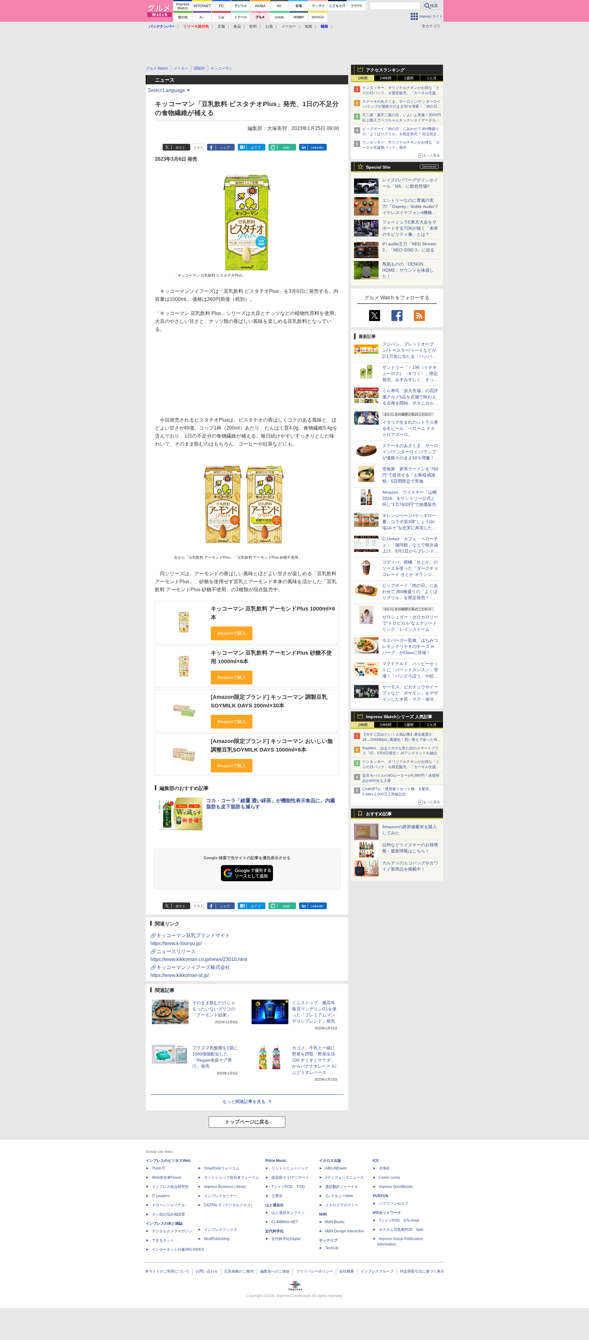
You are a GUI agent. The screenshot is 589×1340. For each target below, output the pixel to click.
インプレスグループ (377, 1271)
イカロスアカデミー (341, 1205)
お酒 (269, 26)
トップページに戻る (247, 1121)
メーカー (288, 26)
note (286, 147)
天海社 (384, 1168)
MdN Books (335, 1222)
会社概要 (346, 1271)
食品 (237, 26)
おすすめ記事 (379, 813)
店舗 (221, 26)
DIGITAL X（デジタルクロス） (229, 1205)
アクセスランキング (385, 69)
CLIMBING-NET (284, 1222)
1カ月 (432, 78)
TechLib (331, 1248)
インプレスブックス (220, 1229)
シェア (225, 147)
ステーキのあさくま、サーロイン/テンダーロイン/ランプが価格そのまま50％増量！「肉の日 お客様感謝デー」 (401, 106)
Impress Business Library (225, 1187)
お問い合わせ (207, 1271)
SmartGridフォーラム (221, 1168)
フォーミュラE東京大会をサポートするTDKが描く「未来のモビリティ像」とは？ (410, 228)
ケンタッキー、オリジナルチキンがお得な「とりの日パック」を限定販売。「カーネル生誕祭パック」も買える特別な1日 (401, 93)
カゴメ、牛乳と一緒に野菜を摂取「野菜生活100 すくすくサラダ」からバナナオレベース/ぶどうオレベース (314, 1060)
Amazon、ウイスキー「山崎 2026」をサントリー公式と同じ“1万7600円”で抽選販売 (409, 498)
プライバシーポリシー (314, 1271)
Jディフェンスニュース (344, 1177)
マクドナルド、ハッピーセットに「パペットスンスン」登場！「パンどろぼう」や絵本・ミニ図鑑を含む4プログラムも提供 (410, 676)
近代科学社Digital (286, 1239)
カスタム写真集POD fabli (401, 1229)
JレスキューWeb (339, 1196)
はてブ (256, 147)
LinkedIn (317, 147)
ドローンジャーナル (168, 1205)
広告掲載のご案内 (239, 1271)
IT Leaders (161, 1196)
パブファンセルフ (393, 1203)
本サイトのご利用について (167, 1271)
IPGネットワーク (387, 1213)
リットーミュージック (289, 1168)
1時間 (363, 78)
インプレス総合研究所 (170, 1187)
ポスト (180, 147)
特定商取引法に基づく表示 (422, 1271)
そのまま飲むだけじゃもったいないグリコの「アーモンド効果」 (213, 1008)
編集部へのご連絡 (275, 1271)
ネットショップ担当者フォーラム (231, 1177)
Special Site (378, 167)
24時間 (385, 78)
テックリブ (328, 1240)
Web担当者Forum (166, 1177)
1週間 (409, 78)
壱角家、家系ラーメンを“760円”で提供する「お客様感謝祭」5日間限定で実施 (410, 475)
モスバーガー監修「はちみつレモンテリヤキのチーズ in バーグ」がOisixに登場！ (410, 646)
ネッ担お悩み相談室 (168, 1214)
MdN (323, 1214)
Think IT (158, 1168)
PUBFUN (380, 1196)
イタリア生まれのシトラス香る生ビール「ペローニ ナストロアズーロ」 (410, 428)
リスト (198, 147)
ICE (376, 1160)
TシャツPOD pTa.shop (399, 1220)
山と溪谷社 (274, 1205)
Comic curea (389, 1177)
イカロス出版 (330, 1160)
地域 (308, 26)
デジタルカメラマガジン (172, 1231)
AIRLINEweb (336, 1168)
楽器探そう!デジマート (290, 1177)
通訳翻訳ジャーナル (341, 1187)
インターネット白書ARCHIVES (178, 1249)
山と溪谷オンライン (288, 1213)
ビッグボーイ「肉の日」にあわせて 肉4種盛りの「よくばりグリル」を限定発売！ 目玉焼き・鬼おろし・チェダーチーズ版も (401, 134)
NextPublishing (216, 1239)
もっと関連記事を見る (243, 1101)
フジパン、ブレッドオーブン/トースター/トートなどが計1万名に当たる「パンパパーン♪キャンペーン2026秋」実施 (409, 356)
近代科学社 (274, 1231)
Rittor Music (276, 1160)
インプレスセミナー (220, 1196)
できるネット (163, 1240)
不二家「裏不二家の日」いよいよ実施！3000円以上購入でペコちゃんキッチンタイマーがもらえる (401, 120)
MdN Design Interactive (344, 1231)
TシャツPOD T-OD (288, 1187)
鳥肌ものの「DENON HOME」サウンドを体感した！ (408, 270)
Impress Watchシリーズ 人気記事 (399, 716)
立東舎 (277, 1196)
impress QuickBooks (396, 1187)
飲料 (253, 26)
